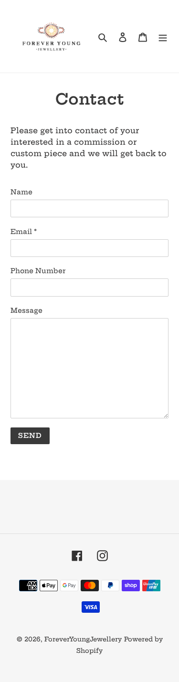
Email (24, 231)
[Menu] (163, 36)
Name (21, 192)
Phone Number (38, 270)
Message (26, 310)
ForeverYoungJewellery (83, 639)
